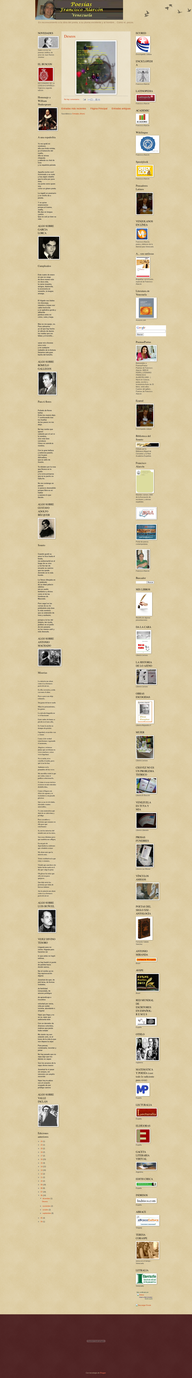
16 (42, 1159)
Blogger (103, 1373)
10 (42, 1181)
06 (42, 1195)
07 (42, 1192)
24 (42, 1141)
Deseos (69, 36)
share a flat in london (145, 1297)
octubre (46, 1210)
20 (42, 1149)
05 (42, 1218)
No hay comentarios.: (72, 99)
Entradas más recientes (73, 108)
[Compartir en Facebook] (96, 99)
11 (42, 1177)
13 (42, 1170)
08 (42, 1188)
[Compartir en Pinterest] (99, 99)
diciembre (46, 1198)
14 (42, 1167)
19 (42, 1152)
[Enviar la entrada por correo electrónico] (84, 99)
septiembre (47, 1213)
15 (42, 1163)
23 (42, 1145)
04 (42, 1222)
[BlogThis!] (91, 99)
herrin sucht (148, 1299)
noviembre (47, 1206)
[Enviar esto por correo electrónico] (89, 99)
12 (42, 1174)
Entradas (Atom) (78, 114)
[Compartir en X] (94, 99)
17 (42, 1156)
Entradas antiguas (121, 108)
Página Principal (98, 108)
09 (42, 1185)
